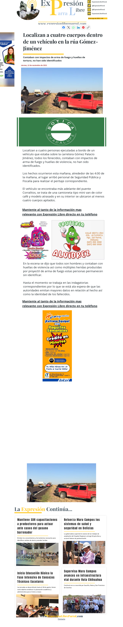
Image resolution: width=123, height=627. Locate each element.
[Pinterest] (83, 27)
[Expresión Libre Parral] (89, 1)
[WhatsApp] (73, 27)
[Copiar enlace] (88, 27)
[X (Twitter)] (68, 27)
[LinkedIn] (78, 27)
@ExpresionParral (98, 6)
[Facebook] (63, 27)
